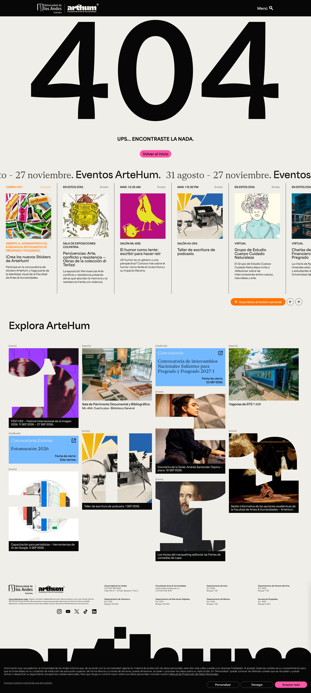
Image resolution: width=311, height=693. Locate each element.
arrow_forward (298, 302)
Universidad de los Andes (18, 599)
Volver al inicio (155, 153)
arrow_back (290, 302)
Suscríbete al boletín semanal (260, 302)
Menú (262, 8)
